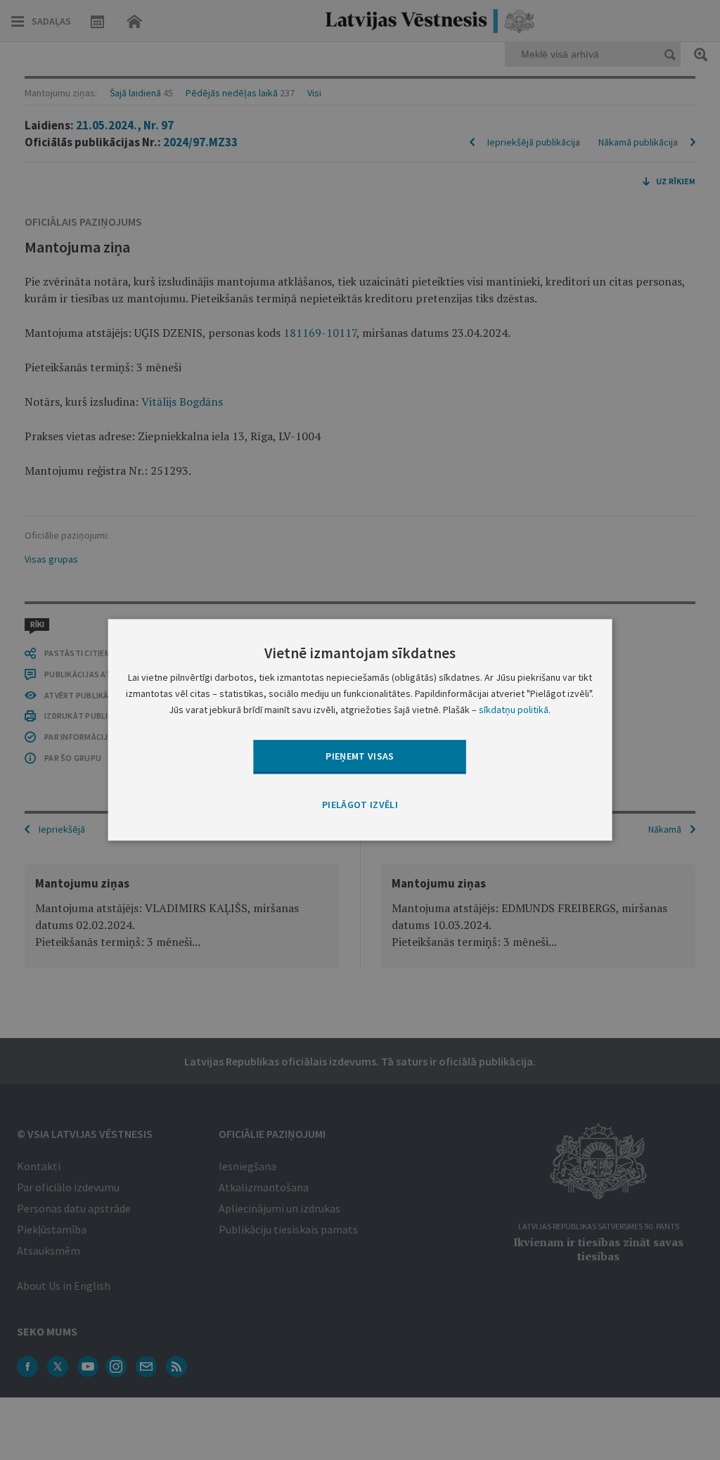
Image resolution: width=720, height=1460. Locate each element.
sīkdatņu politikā (513, 710)
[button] (360, 805)
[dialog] (360, 729)
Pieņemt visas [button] (360, 756)
